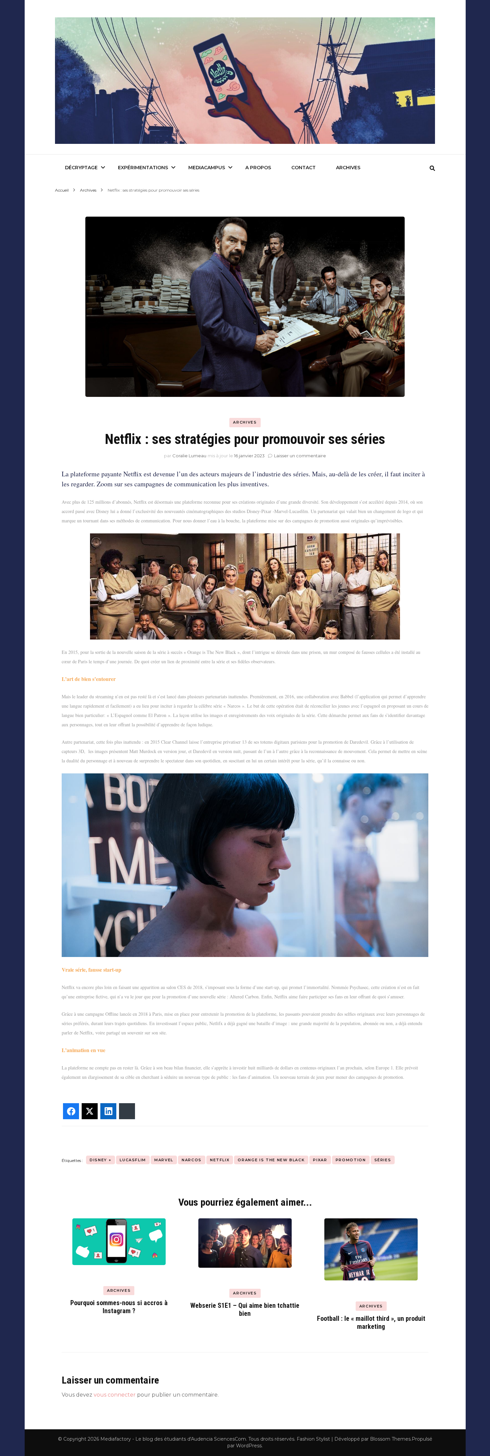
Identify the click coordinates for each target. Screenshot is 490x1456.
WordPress (249, 1446)
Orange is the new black (271, 1160)
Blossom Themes (390, 1439)
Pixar (320, 1160)
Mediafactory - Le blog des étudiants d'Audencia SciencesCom (173, 1439)
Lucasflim (133, 1160)
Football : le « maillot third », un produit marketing (371, 1322)
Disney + (100, 1160)
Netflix (220, 1160)
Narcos (192, 1160)
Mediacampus (206, 168)
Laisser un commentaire (300, 455)
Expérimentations (143, 168)
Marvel (163, 1160)
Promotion (351, 1160)
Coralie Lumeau (189, 455)
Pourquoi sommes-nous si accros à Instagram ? (119, 1307)
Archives (348, 168)
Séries (382, 1160)
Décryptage (81, 168)
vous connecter (115, 1395)
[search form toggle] (432, 168)
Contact (303, 168)
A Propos (258, 168)
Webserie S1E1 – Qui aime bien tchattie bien (244, 1309)
